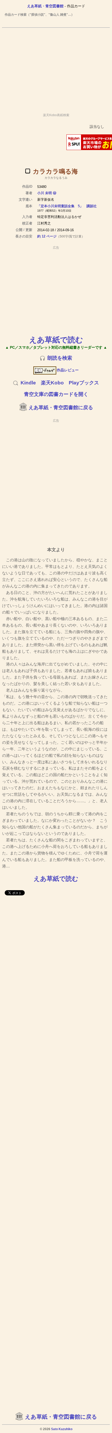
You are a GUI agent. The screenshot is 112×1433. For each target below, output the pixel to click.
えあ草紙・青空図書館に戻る (61, 407)
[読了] (27, 171)
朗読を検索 (59, 358)
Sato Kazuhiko (61, 1429)
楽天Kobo (52, 382)
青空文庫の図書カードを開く (56, 394)
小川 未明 (44, 193)
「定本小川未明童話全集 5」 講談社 (67, 206)
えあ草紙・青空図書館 (45, 6)
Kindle (28, 382)
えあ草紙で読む (56, 339)
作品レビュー (68, 370)
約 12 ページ (47, 236)
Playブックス (84, 382)
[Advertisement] (56, 68)
